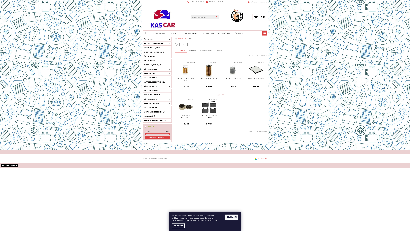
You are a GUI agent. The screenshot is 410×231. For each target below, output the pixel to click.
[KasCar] (162, 19)
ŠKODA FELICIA (149, 60)
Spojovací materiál (152, 95)
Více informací (212, 220)
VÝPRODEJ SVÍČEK (151, 73)
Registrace (263, 2)
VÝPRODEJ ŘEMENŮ (151, 78)
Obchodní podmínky (158, 33)
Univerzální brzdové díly (154, 112)
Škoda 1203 (239, 33)
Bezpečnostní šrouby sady (155, 120)
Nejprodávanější (206, 51)
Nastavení (178, 226)
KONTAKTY (174, 33)
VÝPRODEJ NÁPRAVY (151, 99)
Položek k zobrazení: (157, 137)
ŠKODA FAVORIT (150, 56)
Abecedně (219, 51)
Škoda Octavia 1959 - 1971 (154, 43)
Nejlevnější (180, 51)
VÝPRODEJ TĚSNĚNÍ (151, 103)
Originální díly (150, 116)
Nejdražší (192, 51)
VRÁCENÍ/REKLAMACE (191, 33)
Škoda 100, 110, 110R (152, 48)
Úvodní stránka (145, 33)
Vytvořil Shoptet (262, 159)
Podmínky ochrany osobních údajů (216, 33)
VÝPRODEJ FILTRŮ (150, 86)
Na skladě (150, 127)
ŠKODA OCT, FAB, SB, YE (152, 65)
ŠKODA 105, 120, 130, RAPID (154, 52)
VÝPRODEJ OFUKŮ (150, 69)
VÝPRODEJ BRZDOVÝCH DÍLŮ (154, 82)
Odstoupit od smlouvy (9, 165)
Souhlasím (232, 217)
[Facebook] (144, 2)
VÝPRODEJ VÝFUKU (151, 90)
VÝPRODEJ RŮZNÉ (150, 108)
